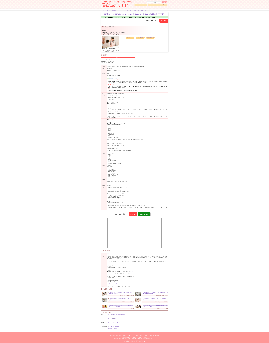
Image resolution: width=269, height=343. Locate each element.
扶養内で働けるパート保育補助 (119, 314)
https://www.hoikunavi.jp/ (112, 283)
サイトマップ (130, 335)
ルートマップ (134, 271)
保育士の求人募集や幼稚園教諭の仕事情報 (134, 340)
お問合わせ (157, 335)
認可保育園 (140, 10)
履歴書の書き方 (113, 198)
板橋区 (134, 10)
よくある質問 (144, 5)
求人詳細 (146, 10)
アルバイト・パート (116, 322)
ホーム (103, 10)
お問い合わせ (157, 5)
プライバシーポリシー (144, 335)
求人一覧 (108, 10)
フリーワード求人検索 (164, 2)
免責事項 (152, 335)
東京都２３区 (128, 10)
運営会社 (151, 5)
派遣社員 (110, 322)
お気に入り (164, 4)
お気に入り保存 (144, 214)
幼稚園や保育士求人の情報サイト (115, 5)
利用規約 (136, 335)
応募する (163, 20)
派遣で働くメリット (113, 78)
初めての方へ (137, 5)
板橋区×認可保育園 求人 (112, 328)
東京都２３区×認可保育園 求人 (114, 326)
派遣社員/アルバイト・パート (118, 10)
